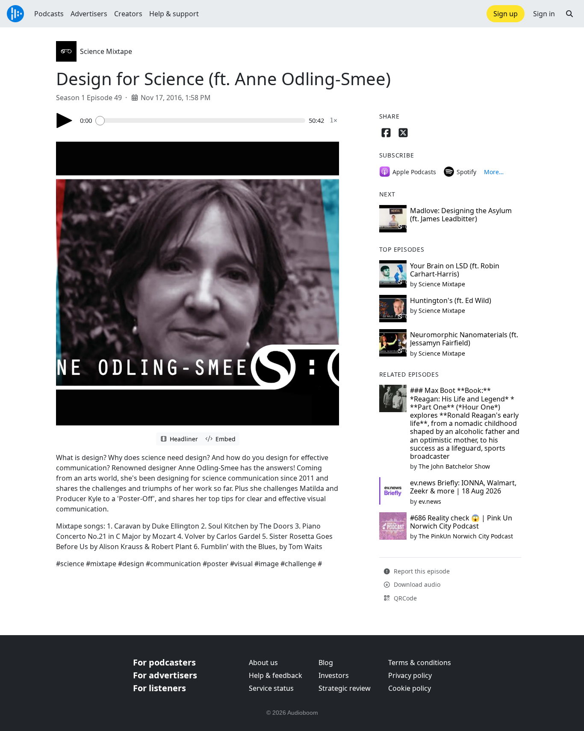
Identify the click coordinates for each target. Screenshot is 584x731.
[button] (569, 13)
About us (263, 662)
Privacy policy (410, 675)
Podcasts (49, 13)
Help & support (174, 13)
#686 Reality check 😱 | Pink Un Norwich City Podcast (461, 522)
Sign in (544, 13)
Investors (334, 675)
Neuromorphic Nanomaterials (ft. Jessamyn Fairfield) (464, 339)
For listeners (159, 688)
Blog (326, 662)
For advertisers (165, 675)
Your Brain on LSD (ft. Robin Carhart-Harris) (454, 270)
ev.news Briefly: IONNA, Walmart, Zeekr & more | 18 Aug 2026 (463, 487)
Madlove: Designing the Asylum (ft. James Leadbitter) (461, 214)
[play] (64, 120)
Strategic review (345, 688)
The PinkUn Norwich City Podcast (466, 536)
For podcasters (164, 662)
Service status (271, 688)
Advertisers (89, 13)
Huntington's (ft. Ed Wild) (450, 300)
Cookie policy (409, 688)
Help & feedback (275, 675)
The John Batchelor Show (454, 466)
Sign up (505, 13)
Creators (128, 13)
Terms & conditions (419, 662)
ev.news (430, 501)
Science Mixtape (106, 51)
